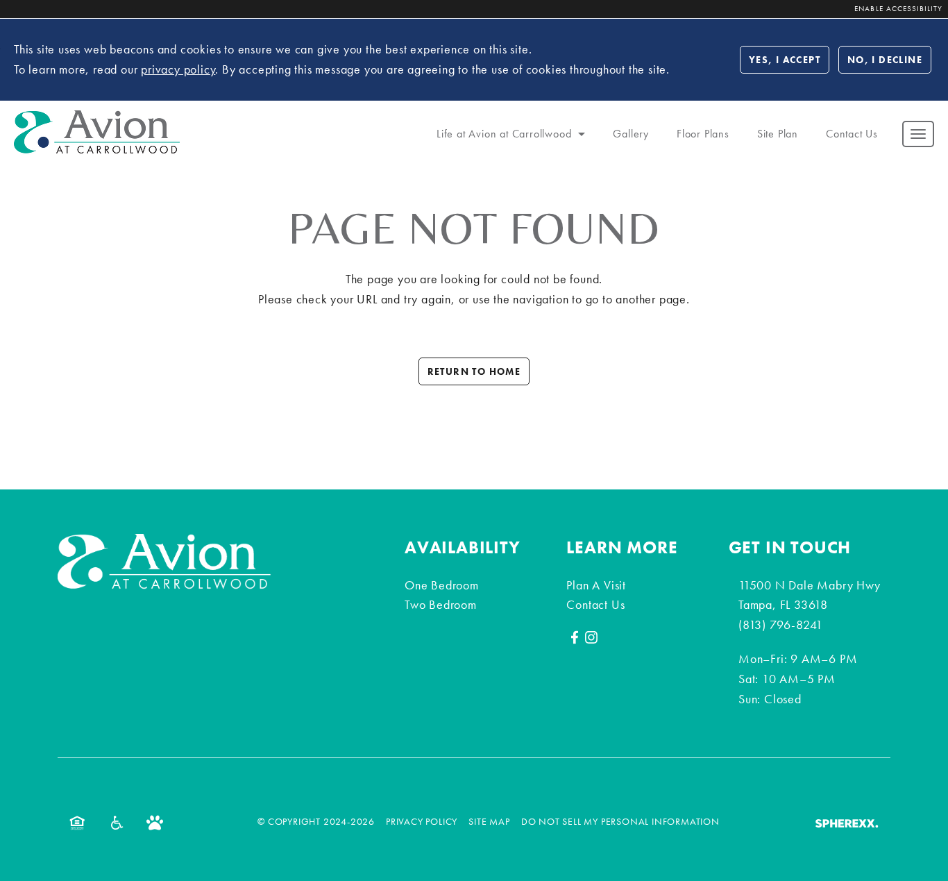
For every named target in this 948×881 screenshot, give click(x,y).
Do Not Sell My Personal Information (620, 822)
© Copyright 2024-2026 (316, 822)
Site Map (488, 822)
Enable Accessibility (898, 8)
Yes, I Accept (784, 59)
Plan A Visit (596, 585)
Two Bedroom (441, 604)
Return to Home (474, 371)
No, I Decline (884, 59)
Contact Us (595, 604)
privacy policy (178, 68)
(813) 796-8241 (780, 624)
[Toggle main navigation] (918, 133)
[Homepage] (97, 119)
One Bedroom (442, 585)
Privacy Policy (421, 822)
